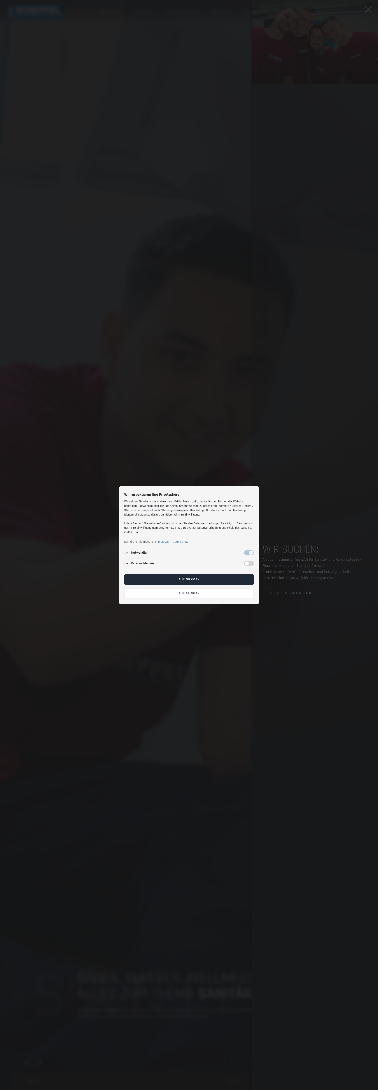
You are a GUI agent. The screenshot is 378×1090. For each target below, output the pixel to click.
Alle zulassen (189, 579)
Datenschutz (180, 542)
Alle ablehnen (189, 593)
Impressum (164, 542)
